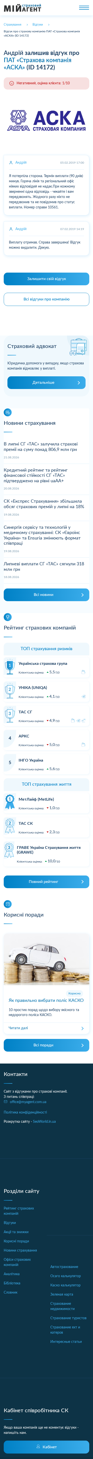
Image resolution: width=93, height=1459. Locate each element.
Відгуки (10, 1223)
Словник (10, 1292)
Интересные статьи (66, 1342)
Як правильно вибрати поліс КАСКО (46, 1000)
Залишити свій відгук (46, 279)
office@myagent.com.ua (28, 1102)
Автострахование (64, 1267)
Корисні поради (16, 1241)
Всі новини (43, 595)
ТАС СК (26, 824)
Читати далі (18, 1028)
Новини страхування (20, 1250)
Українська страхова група (43, 664)
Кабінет (50, 1447)
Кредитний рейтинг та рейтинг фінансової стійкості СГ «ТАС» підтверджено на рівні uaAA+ (35, 475)
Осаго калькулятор (65, 1276)
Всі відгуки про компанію (47, 299)
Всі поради (43, 1045)
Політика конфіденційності (25, 1112)
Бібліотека (12, 1283)
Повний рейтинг (43, 882)
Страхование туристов (68, 1318)
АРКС (24, 736)
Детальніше (43, 383)
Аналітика (12, 1274)
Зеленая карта (61, 1294)
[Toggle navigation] (84, 7)
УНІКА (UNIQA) (33, 688)
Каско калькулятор (65, 1285)
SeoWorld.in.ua (44, 1121)
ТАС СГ (25, 712)
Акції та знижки (16, 1232)
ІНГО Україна (31, 760)
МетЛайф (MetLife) (36, 799)
